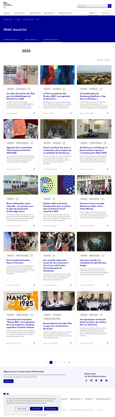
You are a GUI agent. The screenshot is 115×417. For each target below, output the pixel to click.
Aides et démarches (31, 40)
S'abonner (8, 381)
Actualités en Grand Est (51, 40)
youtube (106, 380)
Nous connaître (19, 13)
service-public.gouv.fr (102, 399)
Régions (92, 13)
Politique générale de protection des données (82, 410)
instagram (101, 380)
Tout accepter (51, 409)
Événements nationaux (65, 13)
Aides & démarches (35, 13)
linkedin (91, 380)
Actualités (7, 13)
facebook (96, 380)
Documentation (49, 13)
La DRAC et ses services (11, 40)
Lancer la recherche (109, 6)
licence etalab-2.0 (40, 414)
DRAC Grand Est (8, 19)
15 (106, 60)
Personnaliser (21, 409)
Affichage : (102, 60)
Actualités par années (28, 19)
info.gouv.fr (88, 399)
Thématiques (105, 13)
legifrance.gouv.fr (75, 399)
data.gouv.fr (62, 399)
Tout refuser (36, 409)
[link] (46, 362)
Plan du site (100, 410)
